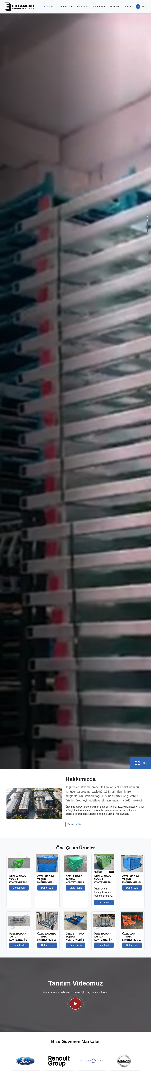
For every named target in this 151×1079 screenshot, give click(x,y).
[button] (147, 220)
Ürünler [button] (81, 6)
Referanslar (99, 6)
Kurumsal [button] (65, 6)
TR (138, 6)
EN (144, 6)
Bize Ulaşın (42, 539)
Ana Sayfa (48, 6)
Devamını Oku (74, 824)
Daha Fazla (23, 539)
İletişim (128, 6)
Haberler (114, 6)
